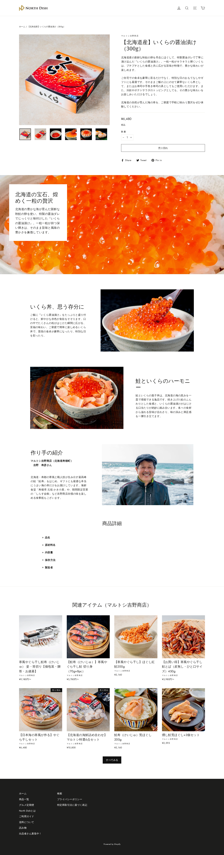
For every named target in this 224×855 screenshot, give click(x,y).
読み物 (23, 828)
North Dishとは (27, 810)
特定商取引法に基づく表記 (72, 805)
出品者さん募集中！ (30, 833)
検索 (59, 793)
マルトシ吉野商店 (130, 35)
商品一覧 (24, 799)
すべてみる (112, 760)
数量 (123, 131)
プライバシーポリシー (69, 799)
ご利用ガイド (26, 816)
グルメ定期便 (26, 805)
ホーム (22, 26)
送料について (26, 822)
